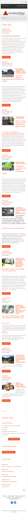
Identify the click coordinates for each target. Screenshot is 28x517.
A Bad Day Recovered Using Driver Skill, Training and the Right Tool (20, 309)
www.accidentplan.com (5, 5)
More (24, 489)
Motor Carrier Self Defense (7, 471)
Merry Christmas (5, 486)
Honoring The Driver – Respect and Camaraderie (20, 71)
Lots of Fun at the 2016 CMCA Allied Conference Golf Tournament (20, 359)
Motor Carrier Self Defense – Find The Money (11, 466)
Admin (4, 299)
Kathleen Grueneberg (7, 63)
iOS (14, 425)
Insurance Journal (13, 46)
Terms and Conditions (14, 497)
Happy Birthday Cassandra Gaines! (9, 481)
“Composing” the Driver (20, 117)
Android (18, 425)
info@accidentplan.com (22, 6)
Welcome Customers (9, 452)
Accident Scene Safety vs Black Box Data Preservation (20, 210)
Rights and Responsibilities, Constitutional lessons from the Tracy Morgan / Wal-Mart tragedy (13, 133)
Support (25, 1)
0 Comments (6, 33)
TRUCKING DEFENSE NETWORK (9, 476)
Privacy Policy (20, 496)
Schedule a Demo (14, 439)
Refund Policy (14, 499)
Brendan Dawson (7, 30)
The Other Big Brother (11, 36)
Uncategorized (9, 31)
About (4, 496)
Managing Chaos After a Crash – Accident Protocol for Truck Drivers (20, 262)
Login (22, 1)
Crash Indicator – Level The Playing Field (20, 385)
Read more (6, 57)
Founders (11, 496)
